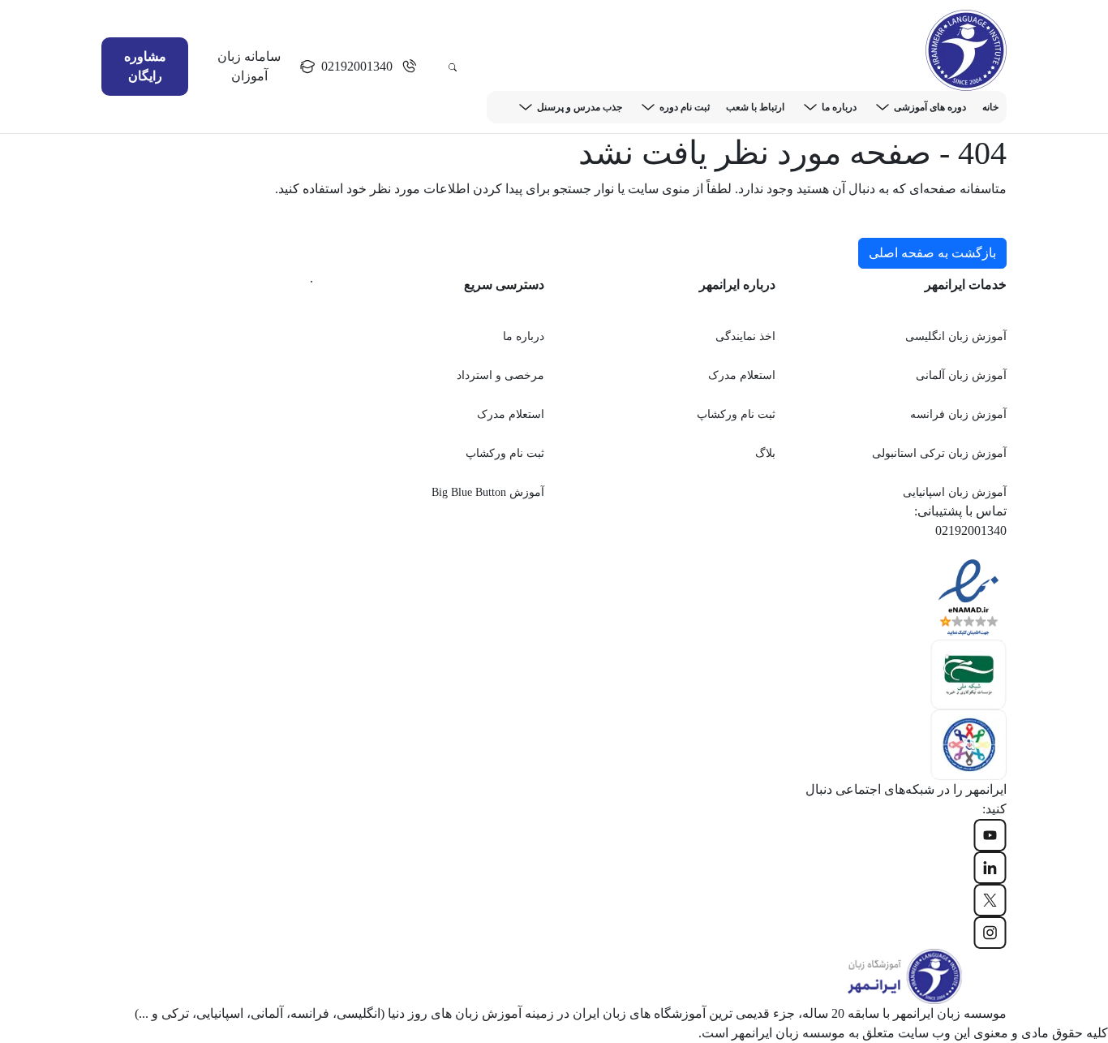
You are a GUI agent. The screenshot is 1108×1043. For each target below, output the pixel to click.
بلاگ (765, 453)
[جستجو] (452, 67)
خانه (990, 107)
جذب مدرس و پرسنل (579, 107)
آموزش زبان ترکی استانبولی (939, 453)
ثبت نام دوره (684, 107)
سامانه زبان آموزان (249, 66)
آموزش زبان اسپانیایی (955, 492)
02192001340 (357, 66)
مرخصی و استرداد (500, 375)
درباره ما (839, 107)
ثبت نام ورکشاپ (736, 414)
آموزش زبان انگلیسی (956, 336)
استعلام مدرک (741, 375)
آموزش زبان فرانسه (958, 414)
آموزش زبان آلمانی (961, 375)
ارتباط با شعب (755, 107)
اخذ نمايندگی (745, 336)
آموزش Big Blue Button (488, 492)
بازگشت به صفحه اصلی (932, 253)
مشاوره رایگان (145, 66)
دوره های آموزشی (930, 107)
